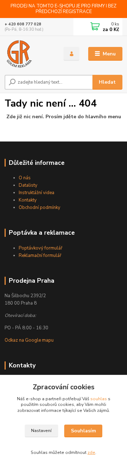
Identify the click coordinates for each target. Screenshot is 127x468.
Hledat (107, 82)
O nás (25, 178)
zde (91, 452)
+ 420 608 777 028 (23, 24)
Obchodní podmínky (39, 207)
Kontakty (28, 200)
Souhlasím (83, 430)
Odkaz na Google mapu (29, 340)
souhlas (98, 399)
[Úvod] (29, 54)
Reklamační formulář (40, 255)
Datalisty (28, 185)
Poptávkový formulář (40, 248)
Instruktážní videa (36, 193)
